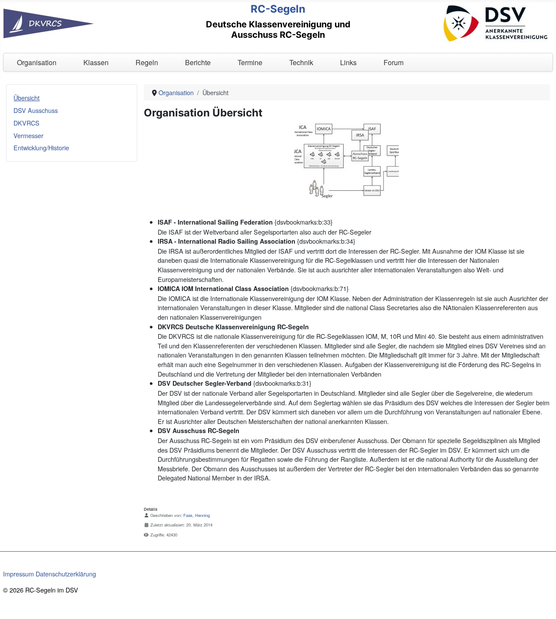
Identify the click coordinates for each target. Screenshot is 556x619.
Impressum (18, 573)
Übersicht (26, 97)
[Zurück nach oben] (541, 604)
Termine (250, 62)
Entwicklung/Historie (41, 147)
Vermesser (28, 135)
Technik (301, 62)
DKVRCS (26, 122)
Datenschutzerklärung (66, 573)
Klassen (96, 62)
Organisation (36, 62)
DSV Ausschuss (35, 110)
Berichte (198, 62)
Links (348, 62)
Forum (394, 62)
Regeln (147, 62)
